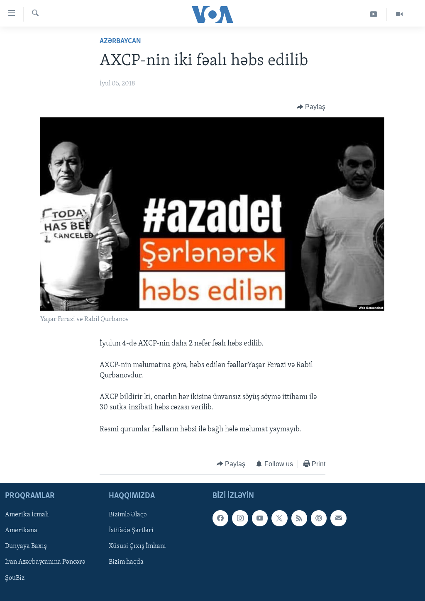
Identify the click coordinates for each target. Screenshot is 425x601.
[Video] (399, 14)
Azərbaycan (120, 41)
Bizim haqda (126, 562)
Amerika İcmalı (27, 515)
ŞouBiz (14, 578)
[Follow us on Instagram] (240, 518)
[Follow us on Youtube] (260, 518)
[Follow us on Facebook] (220, 518)
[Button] (311, 107)
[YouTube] (374, 14)
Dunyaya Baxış (26, 546)
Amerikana (21, 531)
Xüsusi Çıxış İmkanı (137, 546)
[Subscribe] (338, 518)
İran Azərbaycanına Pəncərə (45, 562)
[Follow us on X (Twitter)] (279, 518)
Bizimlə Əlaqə (128, 515)
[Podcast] (319, 518)
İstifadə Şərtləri (131, 531)
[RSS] (299, 518)
